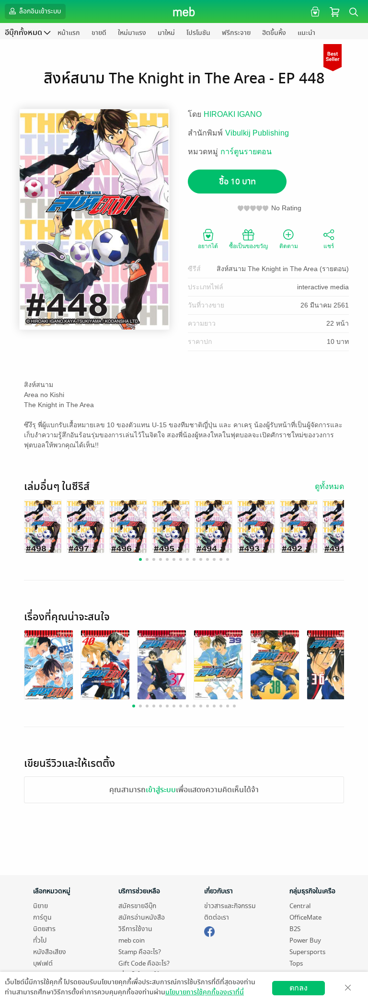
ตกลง (298, 988)
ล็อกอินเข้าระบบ (39, 11)
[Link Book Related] (48, 666)
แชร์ (328, 246)
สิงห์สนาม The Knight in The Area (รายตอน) (283, 269)
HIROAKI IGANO (233, 114)
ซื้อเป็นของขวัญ (248, 246)
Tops (296, 963)
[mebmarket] (209, 930)
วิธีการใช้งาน (135, 929)
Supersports (307, 952)
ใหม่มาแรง (132, 33)
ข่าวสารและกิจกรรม (230, 906)
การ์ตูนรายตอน (246, 152)
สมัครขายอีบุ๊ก (137, 906)
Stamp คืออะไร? (139, 952)
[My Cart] (334, 11)
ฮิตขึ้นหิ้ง (274, 33)
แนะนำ (306, 33)
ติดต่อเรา (216, 917)
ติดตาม (288, 246)
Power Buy (305, 940)
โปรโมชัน (198, 33)
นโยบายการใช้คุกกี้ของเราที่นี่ (204, 992)
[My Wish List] (314, 11)
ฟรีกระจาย (236, 33)
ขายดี (99, 33)
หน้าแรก (69, 33)
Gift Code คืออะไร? (144, 963)
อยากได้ (208, 246)
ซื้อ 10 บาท (237, 181)
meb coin (131, 940)
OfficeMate (305, 917)
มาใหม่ (166, 33)
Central (299, 906)
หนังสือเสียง (49, 952)
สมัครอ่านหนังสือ (141, 917)
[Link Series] (42, 527)
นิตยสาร (44, 929)
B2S (294, 929)
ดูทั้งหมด (329, 486)
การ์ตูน (42, 917)
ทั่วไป (39, 940)
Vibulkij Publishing (257, 133)
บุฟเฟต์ (43, 963)
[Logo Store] (184, 11)
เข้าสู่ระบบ (161, 790)
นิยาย (40, 906)
